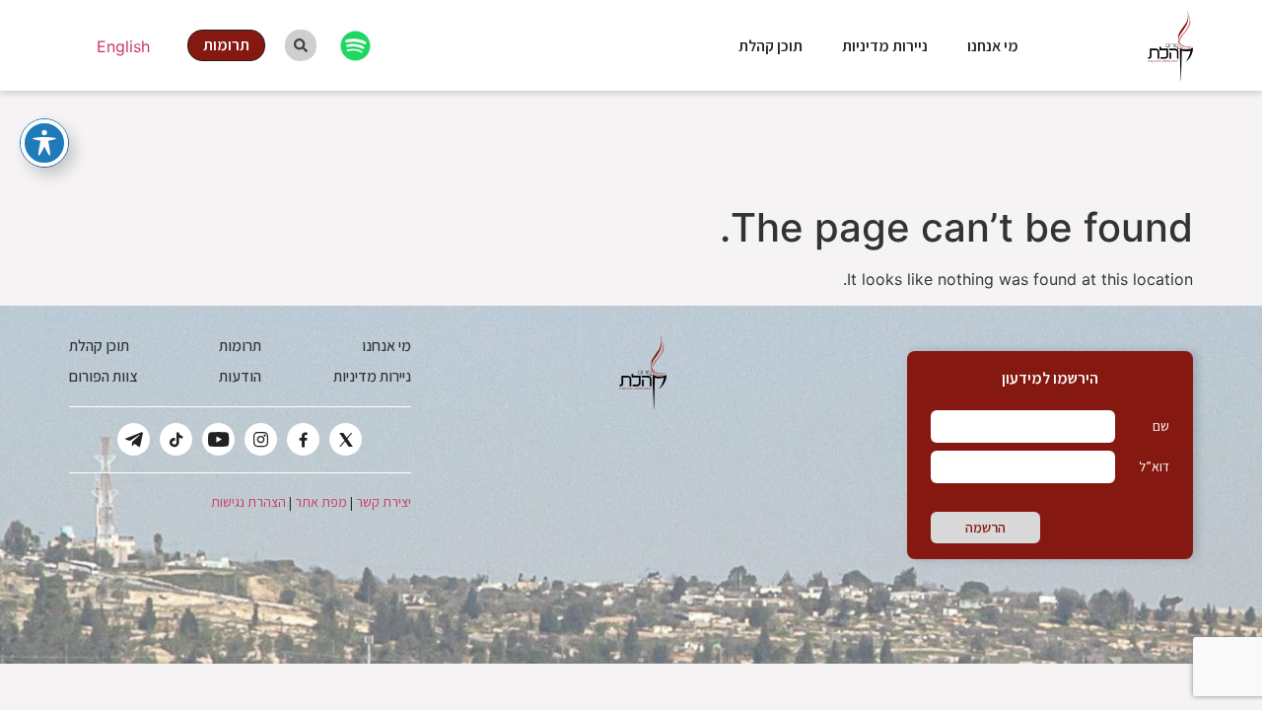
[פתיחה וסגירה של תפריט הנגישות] (44, 143)
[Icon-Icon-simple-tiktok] (176, 439)
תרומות (240, 345)
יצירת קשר (383, 502)
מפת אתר (321, 502)
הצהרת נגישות (248, 502)
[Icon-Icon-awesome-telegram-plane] (133, 439)
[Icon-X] (345, 439)
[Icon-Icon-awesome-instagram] (261, 439)
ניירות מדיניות (885, 46)
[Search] (300, 45)
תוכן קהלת (770, 46)
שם (1161, 426)
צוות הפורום (103, 376)
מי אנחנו (992, 46)
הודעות (240, 376)
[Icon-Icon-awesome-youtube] (218, 439)
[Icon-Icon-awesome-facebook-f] (303, 439)
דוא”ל (1154, 466)
